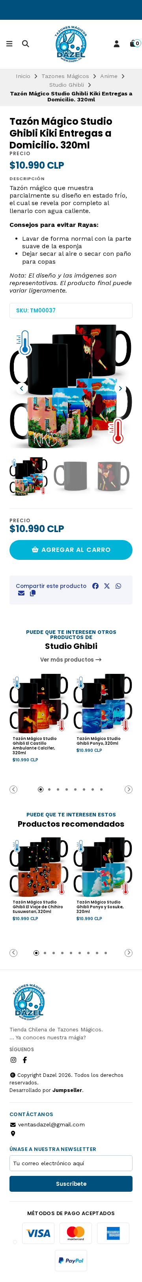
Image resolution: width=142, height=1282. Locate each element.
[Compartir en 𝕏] (107, 586)
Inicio (23, 76)
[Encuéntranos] (13, 1133)
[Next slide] (120, 388)
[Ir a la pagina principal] (71, 44)
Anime (109, 76)
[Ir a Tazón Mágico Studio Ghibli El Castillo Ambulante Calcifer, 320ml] (39, 703)
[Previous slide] (22, 388)
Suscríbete (71, 1184)
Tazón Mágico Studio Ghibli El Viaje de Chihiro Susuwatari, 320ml (38, 907)
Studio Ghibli (66, 85)
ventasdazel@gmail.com (51, 1124)
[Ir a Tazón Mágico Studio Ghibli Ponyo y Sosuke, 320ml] (103, 867)
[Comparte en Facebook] (95, 586)
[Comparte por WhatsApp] (118, 586)
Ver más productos (67, 659)
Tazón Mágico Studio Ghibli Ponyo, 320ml (99, 741)
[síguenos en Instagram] (13, 1060)
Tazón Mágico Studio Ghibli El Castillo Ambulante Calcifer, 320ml (35, 745)
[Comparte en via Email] (21, 593)
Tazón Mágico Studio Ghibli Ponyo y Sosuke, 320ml (100, 907)
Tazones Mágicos (65, 76)
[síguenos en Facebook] (25, 1060)
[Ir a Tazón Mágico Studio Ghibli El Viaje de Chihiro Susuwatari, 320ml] (39, 867)
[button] (33, 593)
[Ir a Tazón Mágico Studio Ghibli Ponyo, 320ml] (103, 703)
